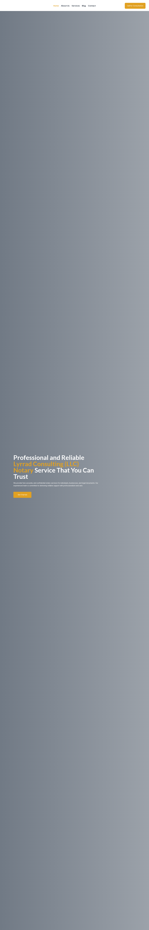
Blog (84, 5)
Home (56, 5)
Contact (92, 5)
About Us (65, 5)
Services (76, 5)
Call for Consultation (135, 6)
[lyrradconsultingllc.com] (18, 5)
